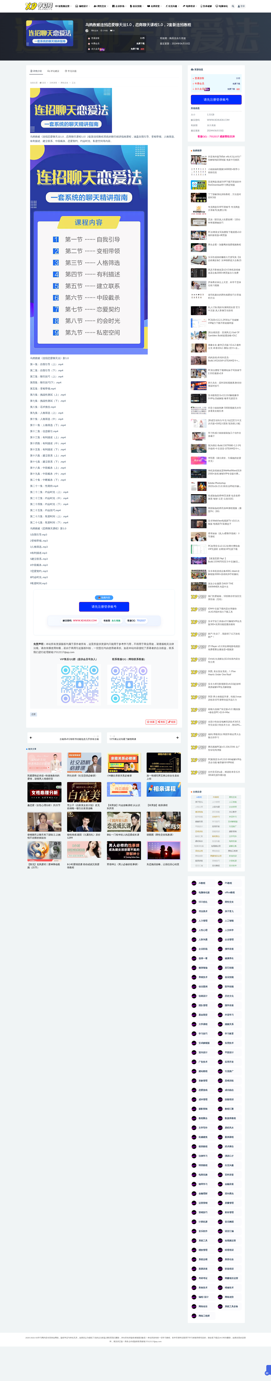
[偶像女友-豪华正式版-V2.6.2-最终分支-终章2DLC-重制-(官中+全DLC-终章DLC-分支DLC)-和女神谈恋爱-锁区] (199, 348)
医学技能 (199, 817)
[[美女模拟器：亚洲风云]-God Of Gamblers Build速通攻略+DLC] (199, 335)
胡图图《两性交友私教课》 (161, 835)
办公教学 (233, 812)
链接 (172, 722)
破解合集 (233, 846)
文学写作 (233, 836)
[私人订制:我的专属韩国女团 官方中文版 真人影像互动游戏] (199, 310)
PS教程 (216, 797)
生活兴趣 (216, 841)
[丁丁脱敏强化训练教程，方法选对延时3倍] (199, 199)
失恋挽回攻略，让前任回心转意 (163, 864)
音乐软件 (233, 866)
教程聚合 (216, 836)
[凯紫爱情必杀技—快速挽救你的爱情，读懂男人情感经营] (44, 765)
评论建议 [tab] (54, 71)
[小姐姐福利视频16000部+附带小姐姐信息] (199, 172)
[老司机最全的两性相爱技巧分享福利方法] (199, 296)
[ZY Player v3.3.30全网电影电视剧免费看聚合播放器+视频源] (199, 650)
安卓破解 (207, 6)
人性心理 (199, 807)
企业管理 (233, 807)
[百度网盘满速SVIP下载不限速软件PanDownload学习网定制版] (199, 185)
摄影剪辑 (233, 831)
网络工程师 (233, 851)
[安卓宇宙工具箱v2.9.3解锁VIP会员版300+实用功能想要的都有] (199, 625)
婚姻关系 (199, 822)
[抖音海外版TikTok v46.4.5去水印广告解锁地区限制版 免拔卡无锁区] (199, 161)
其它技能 (216, 812)
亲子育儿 (199, 802)
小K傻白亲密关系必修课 (119, 776)
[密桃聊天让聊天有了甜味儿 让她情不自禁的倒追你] (44, 822)
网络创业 (216, 851)
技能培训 (216, 831)
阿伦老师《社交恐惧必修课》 (82, 776)
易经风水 (199, 841)
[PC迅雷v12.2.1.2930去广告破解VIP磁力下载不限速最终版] (199, 323)
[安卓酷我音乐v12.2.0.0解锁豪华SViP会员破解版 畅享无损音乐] (199, 402)
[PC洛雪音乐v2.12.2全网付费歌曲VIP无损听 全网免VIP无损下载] (199, 550)
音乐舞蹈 (216, 866)
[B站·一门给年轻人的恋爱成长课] (124, 829)
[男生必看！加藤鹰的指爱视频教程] (199, 247)
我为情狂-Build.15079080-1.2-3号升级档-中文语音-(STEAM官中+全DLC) (224, 448)
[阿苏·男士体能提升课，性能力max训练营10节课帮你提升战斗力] (199, 699)
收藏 (151, 722)
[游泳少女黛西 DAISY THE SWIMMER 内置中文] (199, 586)
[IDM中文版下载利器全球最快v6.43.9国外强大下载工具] (199, 612)
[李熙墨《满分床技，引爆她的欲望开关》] (199, 461)
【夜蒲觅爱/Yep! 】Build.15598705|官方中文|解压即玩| (224, 562)
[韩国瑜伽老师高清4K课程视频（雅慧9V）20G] (199, 512)
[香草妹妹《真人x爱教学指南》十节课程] (199, 537)
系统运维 (199, 851)
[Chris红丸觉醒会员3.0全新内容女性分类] (199, 663)
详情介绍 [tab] (37, 71)
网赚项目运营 (216, 856)
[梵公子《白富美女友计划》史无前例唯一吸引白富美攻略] (84, 800)
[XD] (87, 30)
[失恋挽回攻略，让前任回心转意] (164, 850)
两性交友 (94, 31)
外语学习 (233, 817)
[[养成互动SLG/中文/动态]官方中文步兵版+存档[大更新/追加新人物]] (199, 423)
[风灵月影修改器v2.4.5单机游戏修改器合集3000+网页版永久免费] (199, 273)
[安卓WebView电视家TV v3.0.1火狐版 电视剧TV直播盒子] (199, 523)
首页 (44, 83)
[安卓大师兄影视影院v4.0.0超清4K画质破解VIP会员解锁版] (199, 688)
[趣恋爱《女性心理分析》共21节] (44, 794)
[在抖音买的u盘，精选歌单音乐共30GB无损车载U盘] (199, 772)
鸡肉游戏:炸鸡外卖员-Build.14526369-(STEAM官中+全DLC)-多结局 (224, 361)
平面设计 (199, 826)
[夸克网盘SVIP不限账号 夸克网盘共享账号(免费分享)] (199, 212)
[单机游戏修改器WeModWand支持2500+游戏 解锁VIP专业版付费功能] (199, 473)
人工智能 (233, 802)
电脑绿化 (223, 6)
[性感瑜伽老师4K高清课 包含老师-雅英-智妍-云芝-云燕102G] (199, 498)
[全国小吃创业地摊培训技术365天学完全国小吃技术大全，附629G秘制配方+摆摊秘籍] (199, 722)
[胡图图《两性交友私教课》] (164, 823)
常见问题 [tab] (72, 71)
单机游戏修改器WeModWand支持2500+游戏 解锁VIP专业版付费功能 (225, 474)
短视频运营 (216, 846)
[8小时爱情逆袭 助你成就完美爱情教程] (84, 849)
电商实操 (233, 841)
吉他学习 (216, 817)
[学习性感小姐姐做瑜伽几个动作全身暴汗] (199, 436)
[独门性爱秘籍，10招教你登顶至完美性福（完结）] (199, 598)
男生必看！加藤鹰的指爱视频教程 (224, 245)
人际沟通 (216, 807)
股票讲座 (199, 861)
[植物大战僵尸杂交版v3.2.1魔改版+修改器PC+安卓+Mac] (199, 713)
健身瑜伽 (199, 812)
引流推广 (233, 826)
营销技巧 (216, 861)
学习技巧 (216, 822)
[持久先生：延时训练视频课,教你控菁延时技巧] (199, 385)
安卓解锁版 (233, 822)
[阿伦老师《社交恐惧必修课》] (84, 765)
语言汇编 (199, 866)
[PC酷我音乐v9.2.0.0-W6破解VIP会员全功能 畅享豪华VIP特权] (199, 760)
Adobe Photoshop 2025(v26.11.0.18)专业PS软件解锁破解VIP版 (224, 486)
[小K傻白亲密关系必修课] (124, 770)
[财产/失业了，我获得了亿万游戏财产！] (199, 636)
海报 (162, 722)
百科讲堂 (53, 83)
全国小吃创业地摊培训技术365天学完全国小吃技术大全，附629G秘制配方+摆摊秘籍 (224, 725)
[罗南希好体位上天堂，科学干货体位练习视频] (199, 285)
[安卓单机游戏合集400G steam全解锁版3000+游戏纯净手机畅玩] (199, 575)
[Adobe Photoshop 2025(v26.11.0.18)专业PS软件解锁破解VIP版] (199, 487)
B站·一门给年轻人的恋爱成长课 (123, 835)
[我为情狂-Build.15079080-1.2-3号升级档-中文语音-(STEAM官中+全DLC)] (199, 448)
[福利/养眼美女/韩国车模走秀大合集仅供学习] (199, 735)
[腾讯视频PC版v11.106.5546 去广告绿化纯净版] (199, 747)
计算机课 (233, 861)
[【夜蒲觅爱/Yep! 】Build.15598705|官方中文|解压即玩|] (199, 560)
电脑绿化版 (199, 846)
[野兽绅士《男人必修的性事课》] (124, 850)
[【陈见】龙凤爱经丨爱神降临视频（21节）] (44, 852)
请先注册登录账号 (104, 606)
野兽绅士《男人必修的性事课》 (123, 864)
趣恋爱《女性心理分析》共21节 (43, 805)
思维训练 (199, 831)
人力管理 (216, 802)
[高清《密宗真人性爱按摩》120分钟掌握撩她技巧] (199, 222)
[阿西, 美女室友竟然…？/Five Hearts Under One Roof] (199, 674)
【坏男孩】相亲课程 (157, 805)
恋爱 (34, 714)
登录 (242, 6)
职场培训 (233, 856)
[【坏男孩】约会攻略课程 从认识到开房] (124, 789)
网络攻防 (199, 856)
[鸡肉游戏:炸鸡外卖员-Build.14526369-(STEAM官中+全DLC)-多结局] (199, 360)
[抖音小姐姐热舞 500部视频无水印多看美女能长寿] (199, 410)
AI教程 (199, 797)
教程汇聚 (199, 836)
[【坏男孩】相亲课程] (164, 789)
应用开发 (216, 826)
